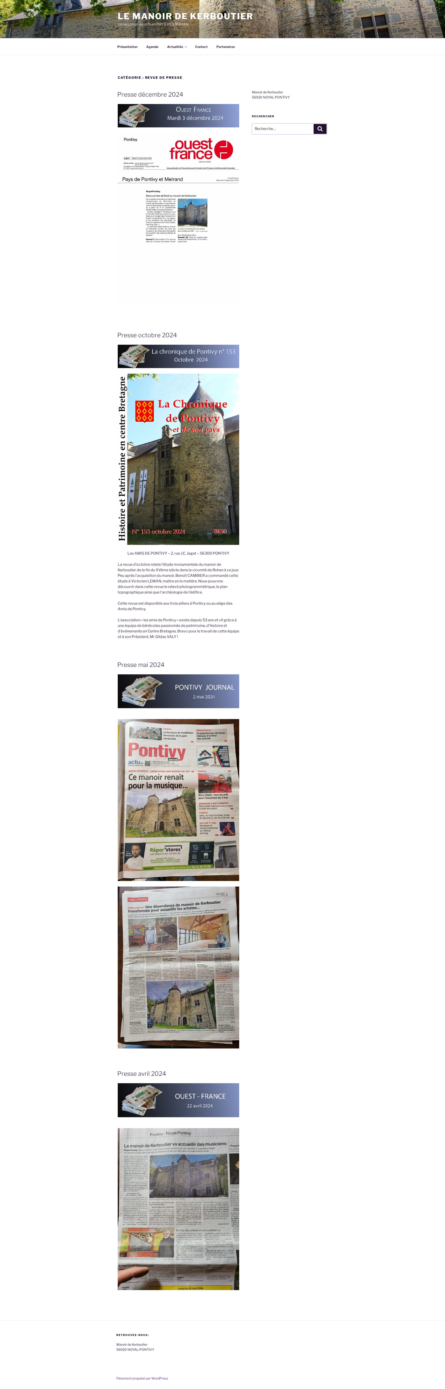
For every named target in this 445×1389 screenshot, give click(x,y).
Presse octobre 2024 (147, 335)
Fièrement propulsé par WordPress (142, 1378)
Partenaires (225, 47)
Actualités (175, 47)
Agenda (152, 47)
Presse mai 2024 (141, 664)
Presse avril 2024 (141, 1073)
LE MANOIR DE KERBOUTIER (185, 16)
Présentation (127, 47)
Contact (201, 47)
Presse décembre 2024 (150, 94)
